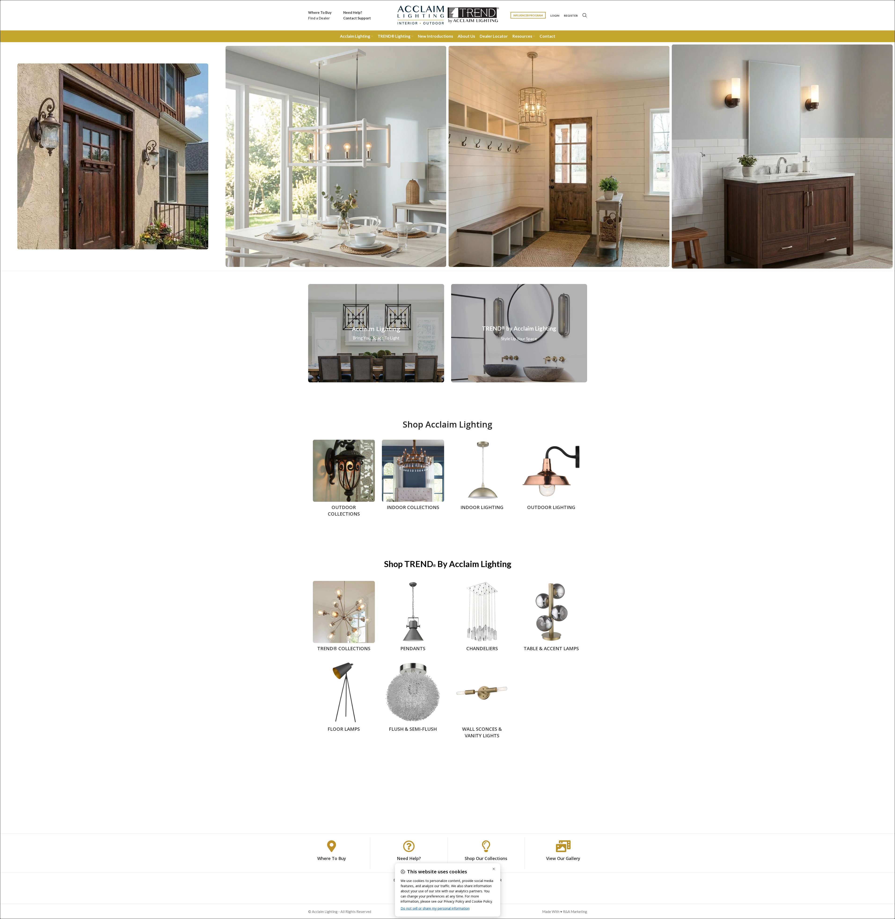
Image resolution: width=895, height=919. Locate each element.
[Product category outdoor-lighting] (551, 476)
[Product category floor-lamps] (344, 698)
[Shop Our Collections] (486, 846)
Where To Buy (331, 858)
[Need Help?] (409, 846)
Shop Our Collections (486, 858)
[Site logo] (447, 15)
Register (571, 15)
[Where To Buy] (331, 846)
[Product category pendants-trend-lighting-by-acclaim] (413, 617)
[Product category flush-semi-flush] (413, 698)
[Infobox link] (320, 15)
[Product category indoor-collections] (413, 476)
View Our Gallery (563, 858)
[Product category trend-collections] (344, 617)
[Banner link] (376, 333)
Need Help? (409, 858)
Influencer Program (528, 15)
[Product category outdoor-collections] (344, 480)
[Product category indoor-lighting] (482, 476)
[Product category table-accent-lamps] (551, 617)
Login (554, 15)
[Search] (584, 15)
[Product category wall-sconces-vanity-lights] (482, 701)
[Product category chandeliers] (482, 617)
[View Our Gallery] (563, 846)
